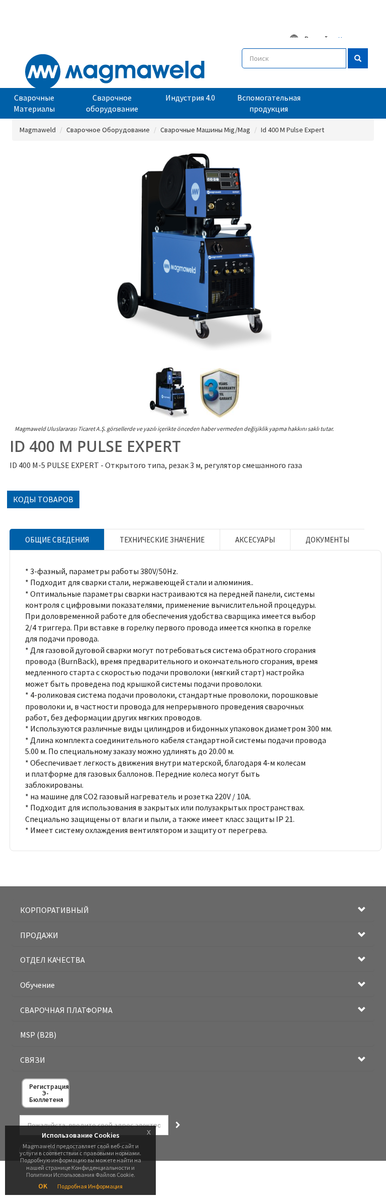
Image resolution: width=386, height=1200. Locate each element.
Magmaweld (38, 129)
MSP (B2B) (38, 1035)
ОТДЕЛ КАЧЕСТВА (52, 960)
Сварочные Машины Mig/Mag (205, 129)
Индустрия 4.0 (190, 98)
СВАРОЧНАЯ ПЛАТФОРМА (66, 1010)
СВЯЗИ (32, 1060)
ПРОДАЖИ (39, 935)
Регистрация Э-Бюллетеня (48, 1093)
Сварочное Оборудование (108, 129)
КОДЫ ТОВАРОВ (43, 499)
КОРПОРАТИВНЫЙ (54, 910)
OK (42, 1185)
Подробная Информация (90, 1186)
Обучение (37, 985)
